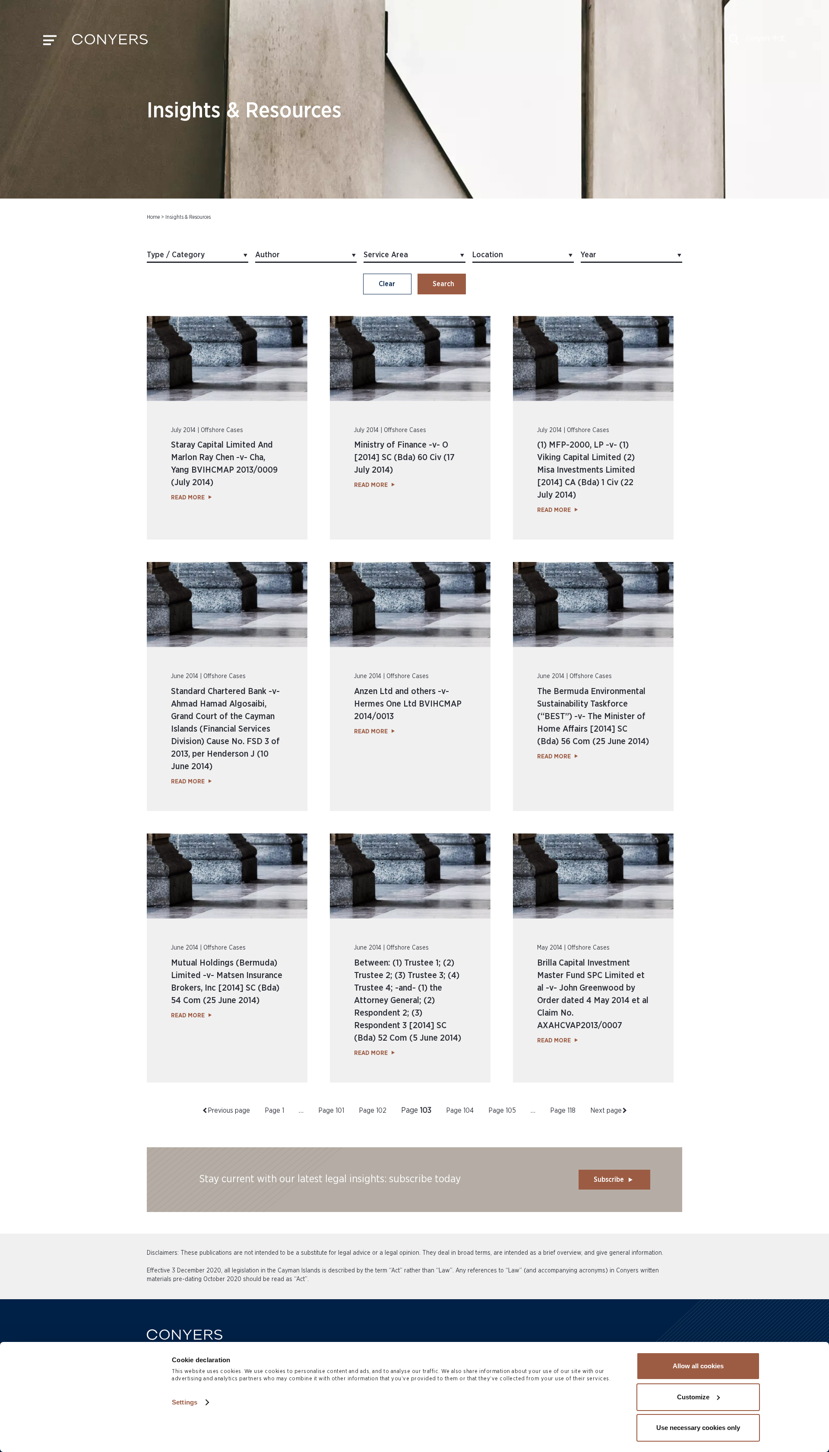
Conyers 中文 (766, 38)
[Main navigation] (50, 42)
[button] (734, 42)
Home (153, 217)
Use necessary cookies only (698, 1427)
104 (460, 1110)
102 (372, 1110)
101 (331, 1110)
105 (502, 1110)
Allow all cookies (698, 1366)
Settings (184, 1402)
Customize (693, 1397)
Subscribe (609, 1179)
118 (563, 1110)
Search (443, 284)
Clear (387, 284)
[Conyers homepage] (110, 42)
